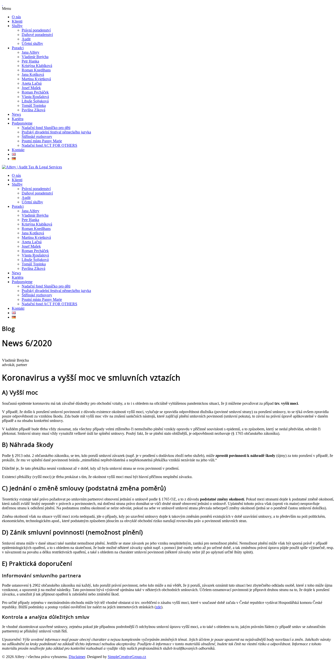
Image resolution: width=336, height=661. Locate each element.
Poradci (18, 48)
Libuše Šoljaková (35, 101)
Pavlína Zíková (33, 110)
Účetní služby (32, 43)
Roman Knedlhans (36, 70)
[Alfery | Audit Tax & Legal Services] (32, 167)
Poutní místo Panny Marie (42, 141)
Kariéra (17, 119)
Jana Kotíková (33, 74)
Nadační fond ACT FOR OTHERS (49, 145)
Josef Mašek (31, 88)
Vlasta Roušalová (35, 97)
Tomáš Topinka (34, 105)
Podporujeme (22, 123)
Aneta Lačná (32, 83)
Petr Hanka (30, 61)
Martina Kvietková (36, 79)
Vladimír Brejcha (35, 57)
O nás (16, 17)
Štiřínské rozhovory (37, 136)
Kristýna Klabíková (37, 66)
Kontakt (18, 150)
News (16, 114)
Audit (26, 39)
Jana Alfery (30, 52)
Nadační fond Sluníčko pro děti (46, 128)
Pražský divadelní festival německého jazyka (56, 132)
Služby (17, 26)
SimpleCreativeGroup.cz (127, 657)
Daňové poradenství (37, 34)
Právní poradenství (36, 30)
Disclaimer (77, 657)
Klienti (17, 21)
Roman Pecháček (35, 92)
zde (158, 607)
